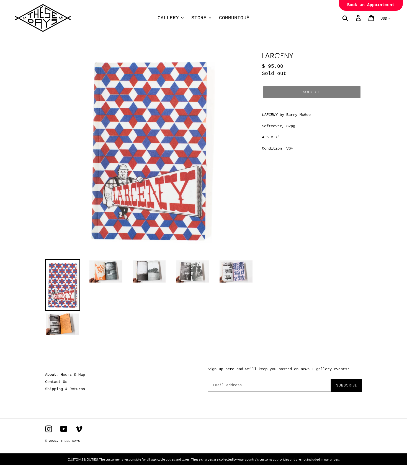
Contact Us (56, 382)
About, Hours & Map (65, 374)
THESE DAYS (70, 441)
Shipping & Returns (65, 389)
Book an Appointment (371, 5)
